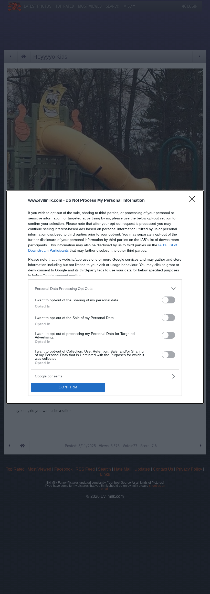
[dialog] (105, 297)
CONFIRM (68, 387)
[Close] (193, 201)
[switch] (168, 299)
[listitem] (105, 288)
